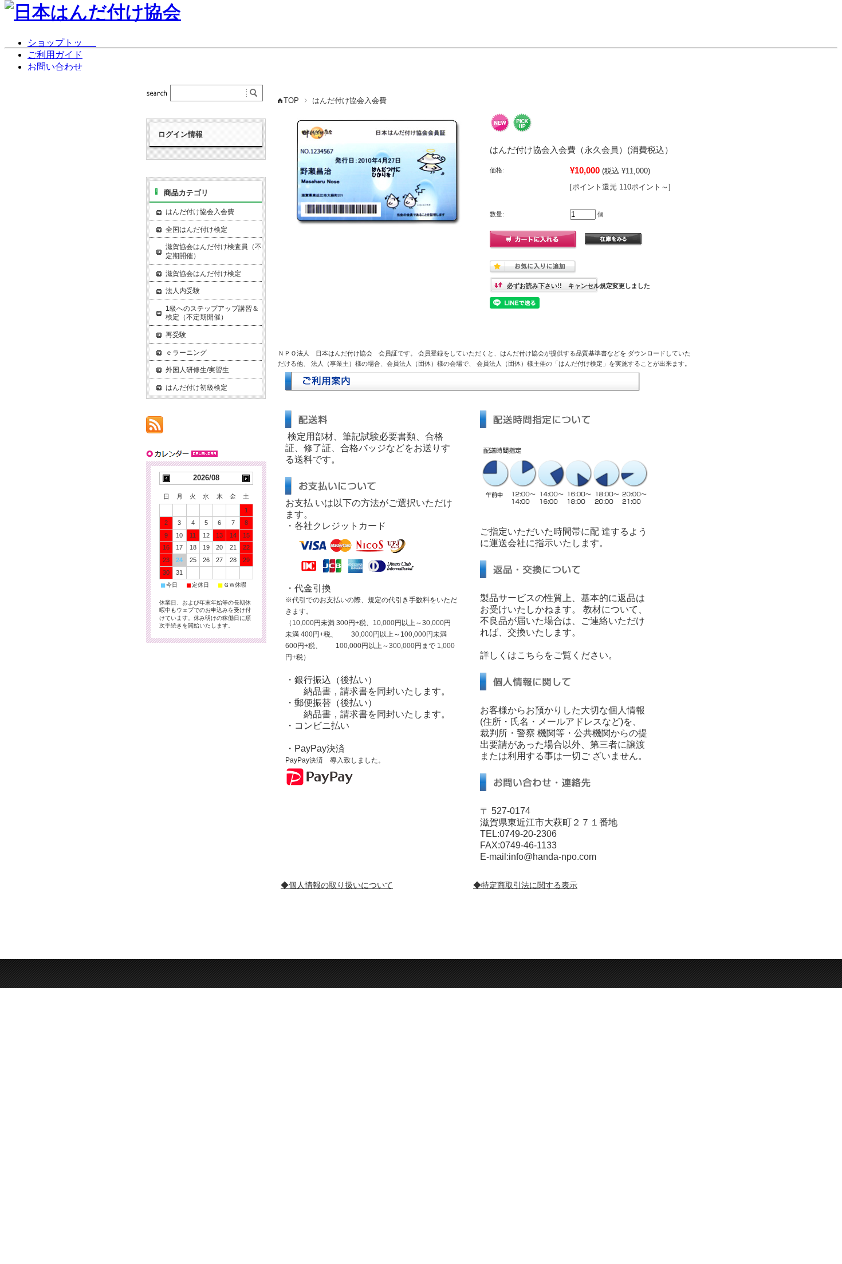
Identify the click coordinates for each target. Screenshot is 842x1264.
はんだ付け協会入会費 (349, 100)
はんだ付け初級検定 (196, 388)
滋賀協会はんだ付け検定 (203, 274)
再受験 (176, 335)
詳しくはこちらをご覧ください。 (548, 655)
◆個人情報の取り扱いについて (337, 885)
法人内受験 (183, 291)
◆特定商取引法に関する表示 (525, 885)
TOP (291, 100)
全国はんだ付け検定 (196, 230)
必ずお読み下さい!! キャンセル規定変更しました (578, 285)
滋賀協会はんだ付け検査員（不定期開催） (214, 251)
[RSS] (154, 427)
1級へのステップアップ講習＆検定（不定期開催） (212, 313)
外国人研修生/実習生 (197, 370)
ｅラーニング (186, 353)
